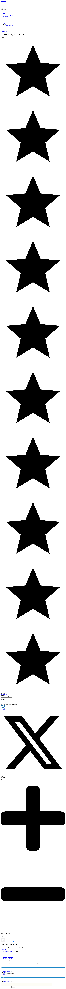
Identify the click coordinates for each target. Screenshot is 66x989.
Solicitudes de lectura (10, 15)
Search (2, 9)
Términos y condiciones (8, 953)
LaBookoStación (4, 709)
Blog (4, 13)
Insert (13, 987)
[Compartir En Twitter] (33, 775)
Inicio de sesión (4, 694)
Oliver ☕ (5, 974)
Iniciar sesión (5, 16)
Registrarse (8, 18)
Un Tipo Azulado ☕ (7, 971)
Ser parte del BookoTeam (8, 954)
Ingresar (7, 17)
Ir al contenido (3, 1)
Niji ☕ (4, 972)
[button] (33, 8)
